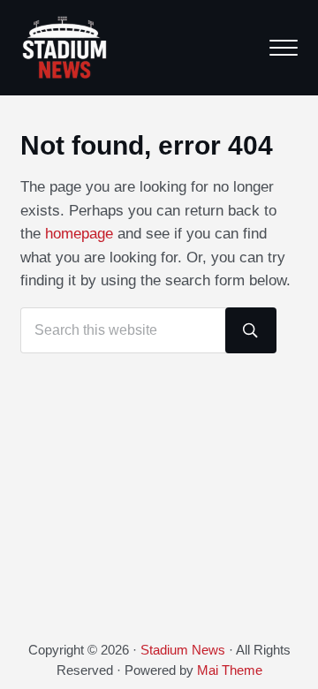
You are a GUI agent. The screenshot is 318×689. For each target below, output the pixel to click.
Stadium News (182, 650)
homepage (79, 233)
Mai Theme (229, 670)
